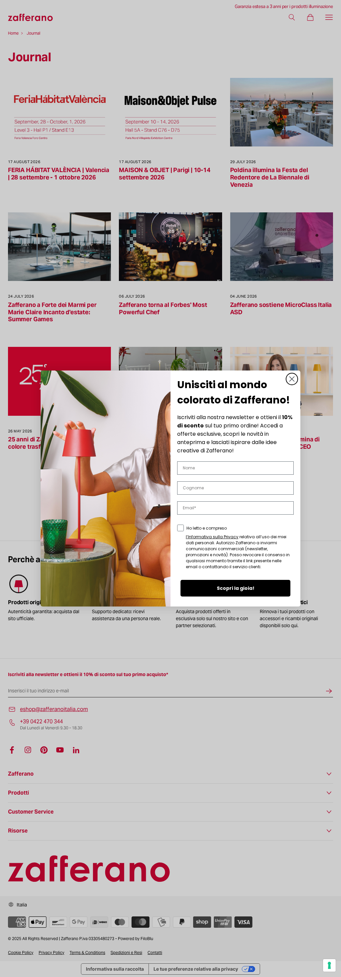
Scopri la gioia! (235, 588)
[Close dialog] (292, 379)
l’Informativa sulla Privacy (212, 537)
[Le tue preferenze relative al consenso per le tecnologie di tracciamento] (329, 965)
